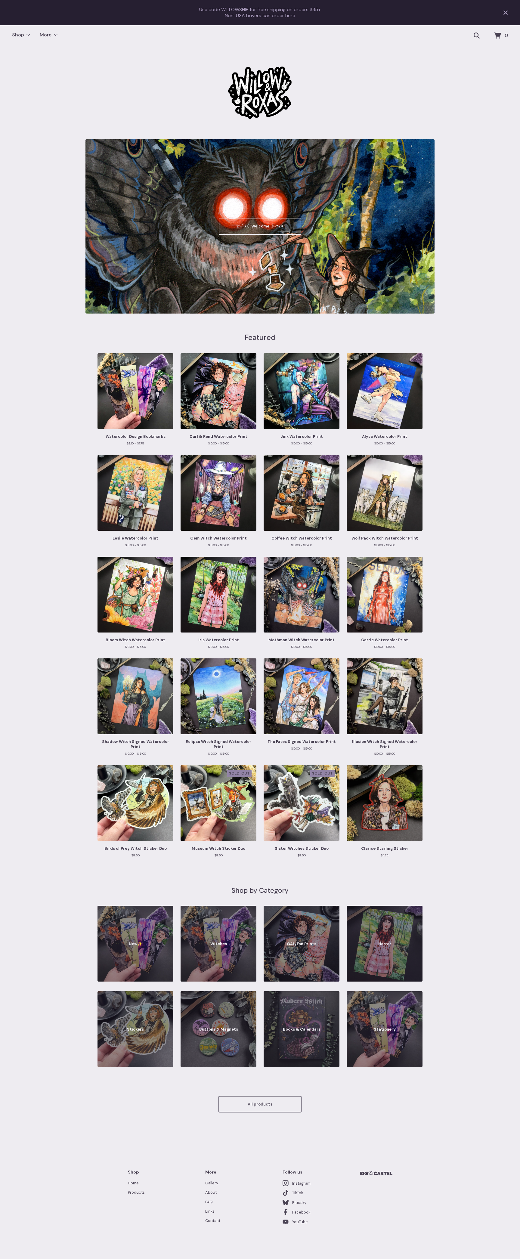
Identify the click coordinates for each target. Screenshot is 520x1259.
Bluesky (299, 1202)
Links (210, 1211)
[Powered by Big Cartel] (376, 1173)
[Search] (476, 36)
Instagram (301, 1183)
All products (260, 1104)
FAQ (209, 1202)
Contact (212, 1220)
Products (136, 1192)
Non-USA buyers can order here (260, 15)
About (211, 1192)
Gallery (211, 1183)
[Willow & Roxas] (260, 93)
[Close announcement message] (505, 12)
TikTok (297, 1193)
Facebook (301, 1212)
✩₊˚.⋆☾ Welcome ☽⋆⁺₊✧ (260, 226)
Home (133, 1183)
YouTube (300, 1221)
